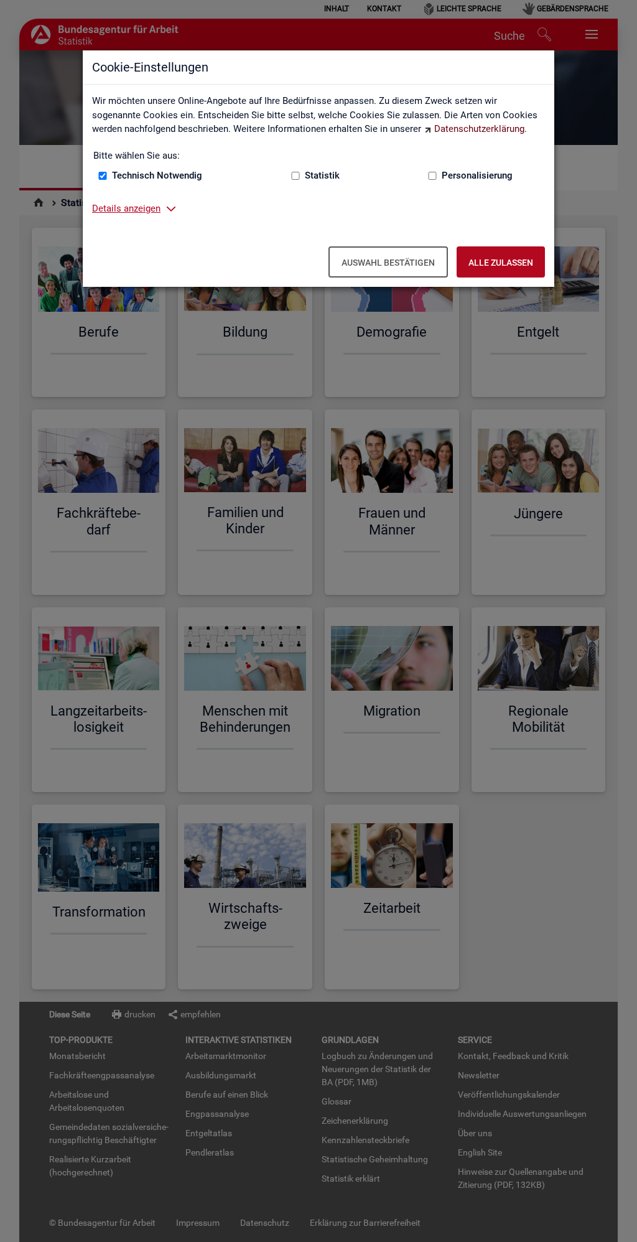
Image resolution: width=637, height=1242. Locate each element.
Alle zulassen (500, 263)
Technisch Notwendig (157, 175)
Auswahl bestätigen (388, 263)
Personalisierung (477, 175)
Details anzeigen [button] (126, 208)
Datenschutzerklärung (479, 128)
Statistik (322, 175)
